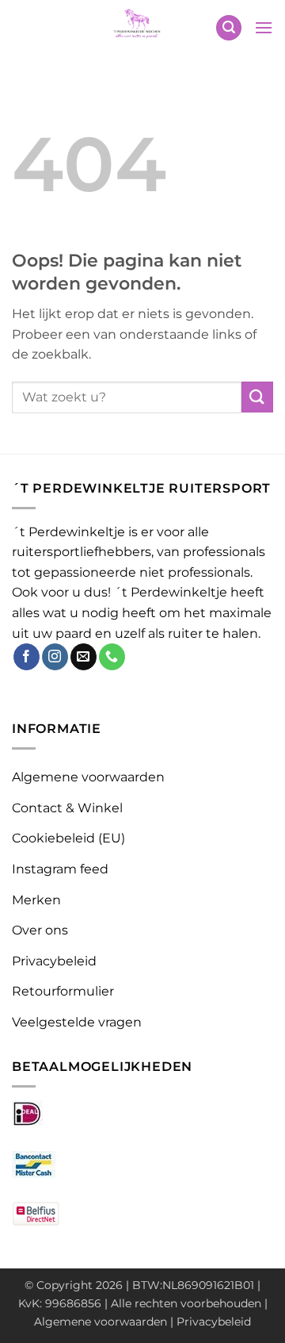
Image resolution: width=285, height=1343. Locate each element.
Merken (36, 899)
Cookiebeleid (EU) (68, 838)
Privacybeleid (54, 961)
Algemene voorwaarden (88, 777)
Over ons (40, 930)
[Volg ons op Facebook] (26, 656)
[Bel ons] (112, 656)
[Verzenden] (257, 397)
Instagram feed (60, 869)
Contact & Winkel (67, 807)
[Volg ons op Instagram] (55, 656)
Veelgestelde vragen (77, 1022)
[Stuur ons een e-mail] (83, 656)
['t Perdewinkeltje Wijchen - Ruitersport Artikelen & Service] (137, 28)
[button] (228, 28)
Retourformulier (63, 991)
